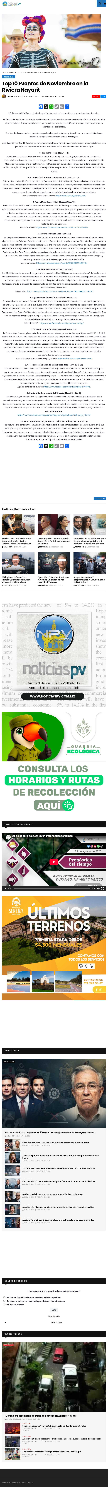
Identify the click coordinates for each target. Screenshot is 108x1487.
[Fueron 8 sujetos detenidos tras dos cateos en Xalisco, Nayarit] (54, 1377)
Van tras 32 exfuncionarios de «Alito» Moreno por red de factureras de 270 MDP (58, 1168)
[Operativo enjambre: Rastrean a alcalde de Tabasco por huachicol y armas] (54, 563)
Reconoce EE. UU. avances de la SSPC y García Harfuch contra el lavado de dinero (59, 1181)
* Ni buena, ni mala (15, 1304)
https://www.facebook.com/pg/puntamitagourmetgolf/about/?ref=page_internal (54, 415)
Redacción (8, 547)
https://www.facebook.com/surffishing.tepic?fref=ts (66, 386)
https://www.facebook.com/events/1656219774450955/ (62, 227)
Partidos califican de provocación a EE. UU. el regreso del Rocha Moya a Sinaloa (50, 1132)
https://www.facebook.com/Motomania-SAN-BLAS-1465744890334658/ (60, 291)
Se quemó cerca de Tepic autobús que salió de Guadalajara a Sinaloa (54, 1426)
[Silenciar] (98, 888)
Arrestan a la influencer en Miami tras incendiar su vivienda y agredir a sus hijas (58, 1207)
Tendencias (13, 72)
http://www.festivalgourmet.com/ (71, 195)
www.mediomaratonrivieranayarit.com (75, 358)
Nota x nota (9, 1062)
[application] (54, 862)
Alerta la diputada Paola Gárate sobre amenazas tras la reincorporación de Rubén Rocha (60, 1156)
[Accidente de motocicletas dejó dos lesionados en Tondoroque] (12, 1454)
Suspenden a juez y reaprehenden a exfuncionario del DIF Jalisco (89, 580)
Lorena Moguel (14, 96)
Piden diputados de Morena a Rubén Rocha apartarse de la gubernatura (55, 1142)
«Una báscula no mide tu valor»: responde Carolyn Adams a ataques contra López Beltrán (89, 541)
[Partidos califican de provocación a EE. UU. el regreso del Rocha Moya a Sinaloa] (54, 1093)
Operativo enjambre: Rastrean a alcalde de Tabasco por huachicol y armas (53, 580)
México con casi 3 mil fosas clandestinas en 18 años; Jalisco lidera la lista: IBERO (16, 541)
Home (4, 72)
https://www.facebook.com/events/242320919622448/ (61, 263)
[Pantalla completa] (102, 888)
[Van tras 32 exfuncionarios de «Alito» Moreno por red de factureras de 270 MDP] (12, 1170)
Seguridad (8, 1345)
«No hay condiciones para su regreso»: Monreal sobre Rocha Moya (52, 1194)
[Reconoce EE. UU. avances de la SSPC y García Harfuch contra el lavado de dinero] (12, 1183)
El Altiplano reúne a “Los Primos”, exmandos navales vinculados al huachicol (16, 580)
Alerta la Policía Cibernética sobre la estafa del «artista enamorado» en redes (58, 1220)
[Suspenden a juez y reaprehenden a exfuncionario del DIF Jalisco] (89, 563)
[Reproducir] (5, 888)
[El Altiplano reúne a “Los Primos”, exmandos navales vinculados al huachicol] (18, 563)
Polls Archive (56, 1322)
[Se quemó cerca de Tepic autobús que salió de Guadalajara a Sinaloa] (12, 1428)
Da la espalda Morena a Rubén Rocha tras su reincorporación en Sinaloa (54, 541)
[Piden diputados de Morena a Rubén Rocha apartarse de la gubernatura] (12, 1145)
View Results (54, 1316)
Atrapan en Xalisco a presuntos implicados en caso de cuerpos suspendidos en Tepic (61, 1439)
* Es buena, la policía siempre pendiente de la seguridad (33, 1297)
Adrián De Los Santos (15, 1419)
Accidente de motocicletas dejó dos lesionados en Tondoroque (51, 1451)
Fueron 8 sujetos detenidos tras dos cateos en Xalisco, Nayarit (41, 1415)
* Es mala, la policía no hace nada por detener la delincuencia (35, 1301)
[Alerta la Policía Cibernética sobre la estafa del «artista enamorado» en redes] (12, 1222)
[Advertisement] (54, 472)
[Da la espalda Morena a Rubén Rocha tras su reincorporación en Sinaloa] (54, 524)
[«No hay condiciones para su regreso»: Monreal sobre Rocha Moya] (12, 1196)
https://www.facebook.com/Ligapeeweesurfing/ (62, 323)
